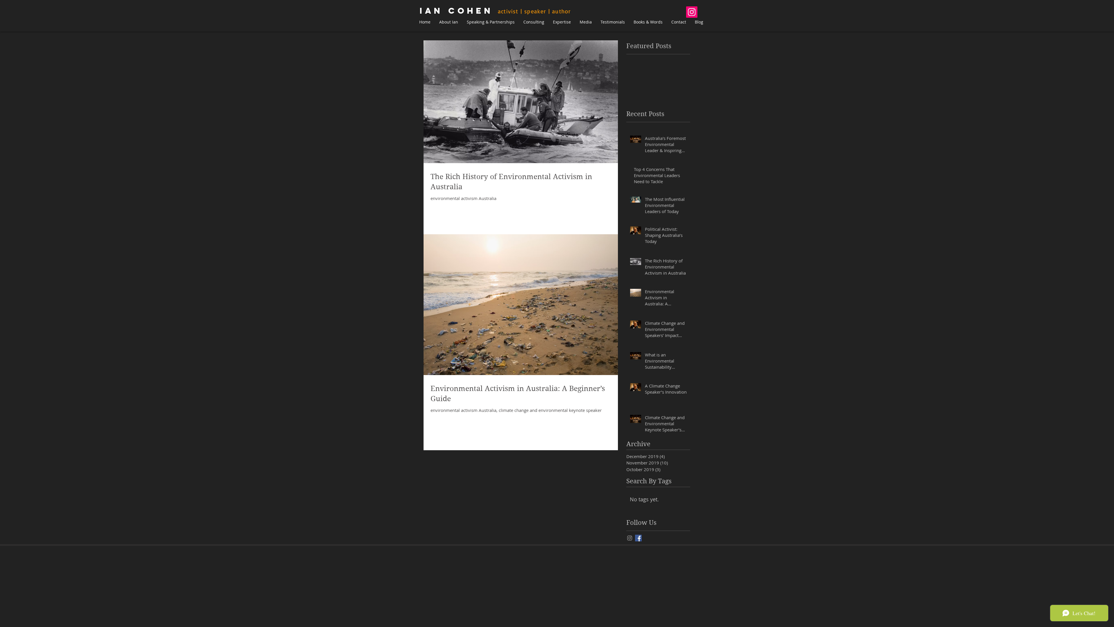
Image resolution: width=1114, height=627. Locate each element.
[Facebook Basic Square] (638, 538)
